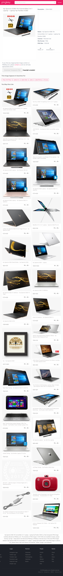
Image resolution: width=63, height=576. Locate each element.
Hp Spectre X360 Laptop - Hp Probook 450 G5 (15, 170)
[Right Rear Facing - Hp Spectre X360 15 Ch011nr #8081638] (16, 377)
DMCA (52, 572)
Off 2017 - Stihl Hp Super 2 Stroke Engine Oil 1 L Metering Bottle (15, 483)
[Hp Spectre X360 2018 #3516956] (16, 310)
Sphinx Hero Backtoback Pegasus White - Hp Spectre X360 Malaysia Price (44, 336)
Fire (53, 554)
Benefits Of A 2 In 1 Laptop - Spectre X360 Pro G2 (46, 225)
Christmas (27, 552)
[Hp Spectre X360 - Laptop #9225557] (46, 246)
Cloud (53, 552)
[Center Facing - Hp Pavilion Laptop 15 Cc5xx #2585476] (16, 442)
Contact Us (46, 572)
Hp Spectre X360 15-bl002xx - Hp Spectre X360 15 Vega (16, 293)
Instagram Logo (14, 552)
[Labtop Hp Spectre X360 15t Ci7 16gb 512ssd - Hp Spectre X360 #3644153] (16, 218)
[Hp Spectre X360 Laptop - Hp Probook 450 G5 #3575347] (16, 158)
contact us (18, 65)
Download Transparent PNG (12, 70)
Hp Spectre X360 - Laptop (40, 262)
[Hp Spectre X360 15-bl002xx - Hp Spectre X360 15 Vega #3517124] (16, 280)
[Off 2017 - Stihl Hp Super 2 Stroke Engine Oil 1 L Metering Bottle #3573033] (16, 470)
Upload (59, 2)
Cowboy (42, 561)
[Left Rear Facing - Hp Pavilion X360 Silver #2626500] (46, 456)
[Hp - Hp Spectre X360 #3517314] (16, 343)
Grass (53, 557)
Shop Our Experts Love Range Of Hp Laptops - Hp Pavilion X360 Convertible (46, 157)
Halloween (28, 554)
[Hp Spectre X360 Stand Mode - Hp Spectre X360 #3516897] (16, 249)
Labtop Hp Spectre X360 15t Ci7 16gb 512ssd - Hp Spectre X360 (16, 229)
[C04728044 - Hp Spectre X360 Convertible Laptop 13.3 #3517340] (46, 118)
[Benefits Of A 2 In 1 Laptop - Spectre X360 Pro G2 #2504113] (46, 210)
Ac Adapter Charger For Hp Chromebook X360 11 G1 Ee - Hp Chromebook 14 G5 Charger (16, 512)
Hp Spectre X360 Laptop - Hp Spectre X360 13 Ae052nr (15, 201)
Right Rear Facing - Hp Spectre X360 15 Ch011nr (15, 387)
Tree (53, 561)
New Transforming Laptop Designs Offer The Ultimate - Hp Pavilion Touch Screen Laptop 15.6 (15, 424)
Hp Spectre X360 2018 (9, 321)
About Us (40, 572)
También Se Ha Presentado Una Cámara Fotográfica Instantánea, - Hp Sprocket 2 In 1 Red (46, 495)
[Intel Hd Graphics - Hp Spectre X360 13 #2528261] (46, 306)
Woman (42, 559)
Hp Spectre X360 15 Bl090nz (40, 290)
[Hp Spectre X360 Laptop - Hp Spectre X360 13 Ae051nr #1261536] (46, 176)
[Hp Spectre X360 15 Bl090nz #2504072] (46, 279)
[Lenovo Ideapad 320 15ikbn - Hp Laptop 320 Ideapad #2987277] (46, 512)
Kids (41, 563)
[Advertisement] (18, 48)
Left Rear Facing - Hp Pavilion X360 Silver (43, 467)
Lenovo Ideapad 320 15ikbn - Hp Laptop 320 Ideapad (44, 524)
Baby (41, 557)
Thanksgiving (28, 557)
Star (53, 559)
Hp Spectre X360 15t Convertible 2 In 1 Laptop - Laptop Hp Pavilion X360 (15, 109)
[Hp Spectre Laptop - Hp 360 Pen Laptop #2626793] (46, 428)
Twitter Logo (13, 554)
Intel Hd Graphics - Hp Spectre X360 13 (43, 317)
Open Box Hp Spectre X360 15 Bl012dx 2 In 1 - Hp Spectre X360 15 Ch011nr (16, 139)
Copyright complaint (29, 70)
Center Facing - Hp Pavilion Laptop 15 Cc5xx (14, 453)
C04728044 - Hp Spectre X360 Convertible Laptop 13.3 (46, 129)
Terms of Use (58, 572)
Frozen (41, 552)
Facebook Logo (13, 559)
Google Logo (13, 563)
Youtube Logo (13, 557)
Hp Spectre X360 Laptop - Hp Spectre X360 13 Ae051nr (45, 189)
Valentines (28, 559)
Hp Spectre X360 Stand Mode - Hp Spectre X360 (15, 262)
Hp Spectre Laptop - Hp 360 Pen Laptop (43, 440)
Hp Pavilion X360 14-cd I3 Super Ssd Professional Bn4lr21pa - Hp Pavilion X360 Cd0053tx (46, 409)
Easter (27, 561)
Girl (40, 554)
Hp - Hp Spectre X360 (8, 361)
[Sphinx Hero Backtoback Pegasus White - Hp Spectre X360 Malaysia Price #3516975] (46, 329)
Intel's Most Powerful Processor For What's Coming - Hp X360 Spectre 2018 (46, 361)
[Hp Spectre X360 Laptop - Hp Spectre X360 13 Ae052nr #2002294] (16, 188)
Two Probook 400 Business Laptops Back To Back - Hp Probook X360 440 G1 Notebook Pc (46, 385)
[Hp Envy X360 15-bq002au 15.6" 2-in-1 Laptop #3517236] (46, 94)
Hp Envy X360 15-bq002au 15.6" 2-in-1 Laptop (45, 101)
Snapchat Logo (13, 561)
